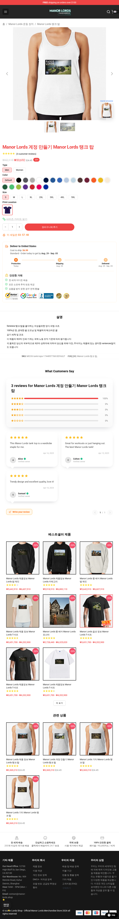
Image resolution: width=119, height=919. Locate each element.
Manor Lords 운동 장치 (21, 24)
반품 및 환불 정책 (70, 875)
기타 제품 (66, 879)
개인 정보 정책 (40, 875)
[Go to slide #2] (67, 127)
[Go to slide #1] (51, 127)
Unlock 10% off (6, 905)
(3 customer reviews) (26, 154)
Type (4, 165)
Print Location (9, 202)
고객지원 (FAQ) (69, 883)
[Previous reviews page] (95, 512)
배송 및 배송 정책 (70, 866)
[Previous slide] (7, 73)
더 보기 (59, 703)
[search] (108, 12)
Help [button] (113, 915)
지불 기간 (66, 870)
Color (5, 175)
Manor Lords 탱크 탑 (48, 24)
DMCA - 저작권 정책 (42, 879)
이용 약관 (37, 870)
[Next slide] (111, 73)
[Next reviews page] (110, 512)
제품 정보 (37, 866)
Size (4, 192)
